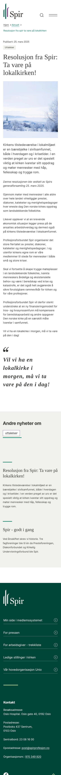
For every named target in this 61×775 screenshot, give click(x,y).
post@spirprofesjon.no (36, 748)
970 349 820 (33, 756)
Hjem (6, 24)
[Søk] (41, 10)
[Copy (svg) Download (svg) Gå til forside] (30, 600)
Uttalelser (9, 47)
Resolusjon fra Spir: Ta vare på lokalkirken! (30, 473)
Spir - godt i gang (18, 529)
